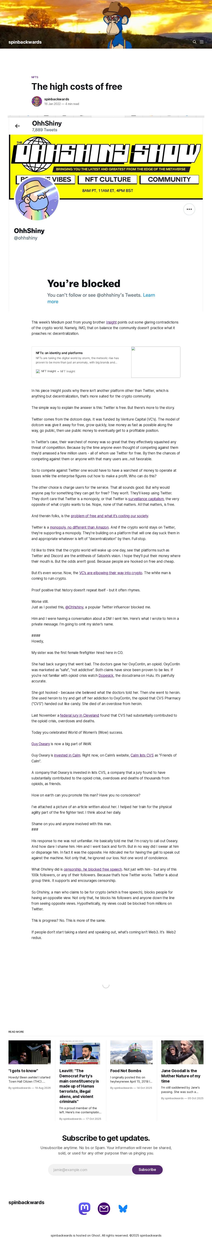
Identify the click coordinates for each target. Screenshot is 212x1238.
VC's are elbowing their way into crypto (110, 573)
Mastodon (85, 1209)
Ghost (96, 1235)
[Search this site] (194, 42)
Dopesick (106, 675)
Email (104, 1209)
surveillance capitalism (146, 499)
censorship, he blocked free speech (93, 869)
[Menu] (201, 42)
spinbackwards (25, 42)
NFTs (35, 77)
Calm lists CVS (142, 755)
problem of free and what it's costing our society (109, 516)
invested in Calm (67, 755)
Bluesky (123, 1209)
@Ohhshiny (74, 607)
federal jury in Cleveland (79, 715)
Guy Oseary (40, 744)
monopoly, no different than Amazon (79, 527)
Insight (111, 322)
